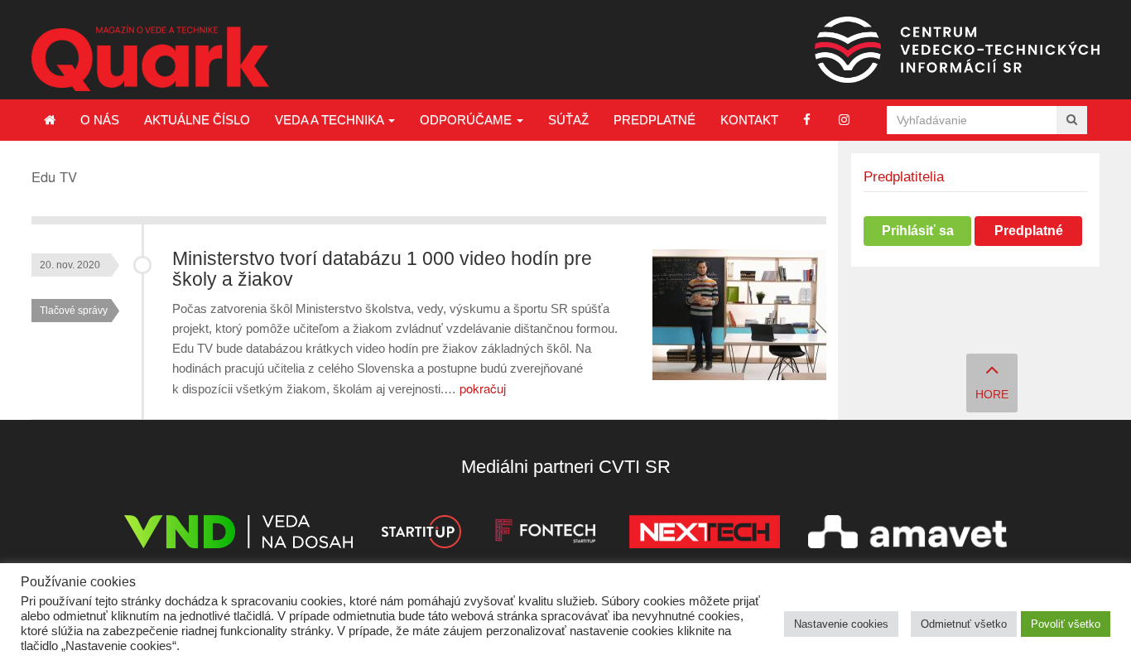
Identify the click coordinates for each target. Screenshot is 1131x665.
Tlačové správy (74, 310)
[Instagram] (844, 119)
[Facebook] (807, 119)
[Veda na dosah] (238, 534)
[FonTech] (545, 534)
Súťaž (568, 120)
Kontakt (749, 120)
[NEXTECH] (704, 534)
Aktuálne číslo (197, 120)
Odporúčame (467, 120)
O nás (99, 120)
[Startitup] (420, 534)
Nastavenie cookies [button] (841, 624)
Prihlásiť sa (918, 231)
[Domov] (49, 120)
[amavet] (907, 534)
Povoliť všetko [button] (1065, 624)
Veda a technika (331, 120)
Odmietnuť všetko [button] (964, 624)
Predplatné (654, 120)
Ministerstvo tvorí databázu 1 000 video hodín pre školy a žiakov (382, 269)
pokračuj (483, 388)
